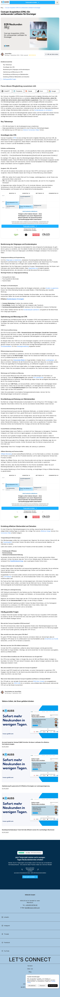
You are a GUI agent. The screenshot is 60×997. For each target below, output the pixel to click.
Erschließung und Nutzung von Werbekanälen (18, 399)
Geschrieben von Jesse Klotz (13, 691)
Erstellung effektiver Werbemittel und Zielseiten (18, 526)
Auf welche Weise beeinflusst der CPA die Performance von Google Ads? (21, 656)
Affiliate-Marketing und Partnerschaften (12, 451)
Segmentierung (33, 268)
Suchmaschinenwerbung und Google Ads (12, 408)
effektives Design (46, 531)
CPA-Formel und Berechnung (9, 330)
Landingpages (50, 360)
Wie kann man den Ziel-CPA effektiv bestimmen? (14, 645)
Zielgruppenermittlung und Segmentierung (13, 257)
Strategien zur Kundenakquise (9, 285)
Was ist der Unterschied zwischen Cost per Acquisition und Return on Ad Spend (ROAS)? (26, 678)
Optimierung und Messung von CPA (14, 317)
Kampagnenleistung (23, 346)
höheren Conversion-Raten (31, 130)
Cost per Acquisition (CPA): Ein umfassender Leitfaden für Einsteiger (22, 7)
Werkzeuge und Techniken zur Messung (12, 373)
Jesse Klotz (8, 53)
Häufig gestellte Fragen (10, 612)
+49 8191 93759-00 (31, 905)
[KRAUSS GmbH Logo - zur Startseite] (5, 2)
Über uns (30, 969)
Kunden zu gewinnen (52, 288)
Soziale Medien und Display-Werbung (11, 428)
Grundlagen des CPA (8, 135)
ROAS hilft (17, 683)
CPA (15, 138)
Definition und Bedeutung (8, 148)
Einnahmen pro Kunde (51, 639)
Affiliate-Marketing (6, 454)
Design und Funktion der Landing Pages (12, 566)
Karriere (30, 966)
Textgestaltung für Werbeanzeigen (10, 537)
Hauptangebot (7, 542)
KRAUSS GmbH (30, 895)
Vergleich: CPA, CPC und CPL (9, 168)
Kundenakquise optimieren (31, 309)
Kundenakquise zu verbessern (43, 110)
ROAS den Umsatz (38, 681)
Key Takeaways (7, 122)
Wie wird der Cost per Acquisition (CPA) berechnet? (15, 623)
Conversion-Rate (6, 533)
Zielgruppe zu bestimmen (13, 260)
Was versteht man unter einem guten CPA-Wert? (14, 634)
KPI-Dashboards (38, 377)
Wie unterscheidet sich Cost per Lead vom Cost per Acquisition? (19, 667)
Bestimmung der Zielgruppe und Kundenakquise (19, 244)
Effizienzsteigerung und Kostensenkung (12, 351)
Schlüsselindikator (6, 346)
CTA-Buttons (7, 576)
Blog (2, 7)
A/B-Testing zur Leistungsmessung (11, 589)
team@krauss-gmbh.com (32, 908)
